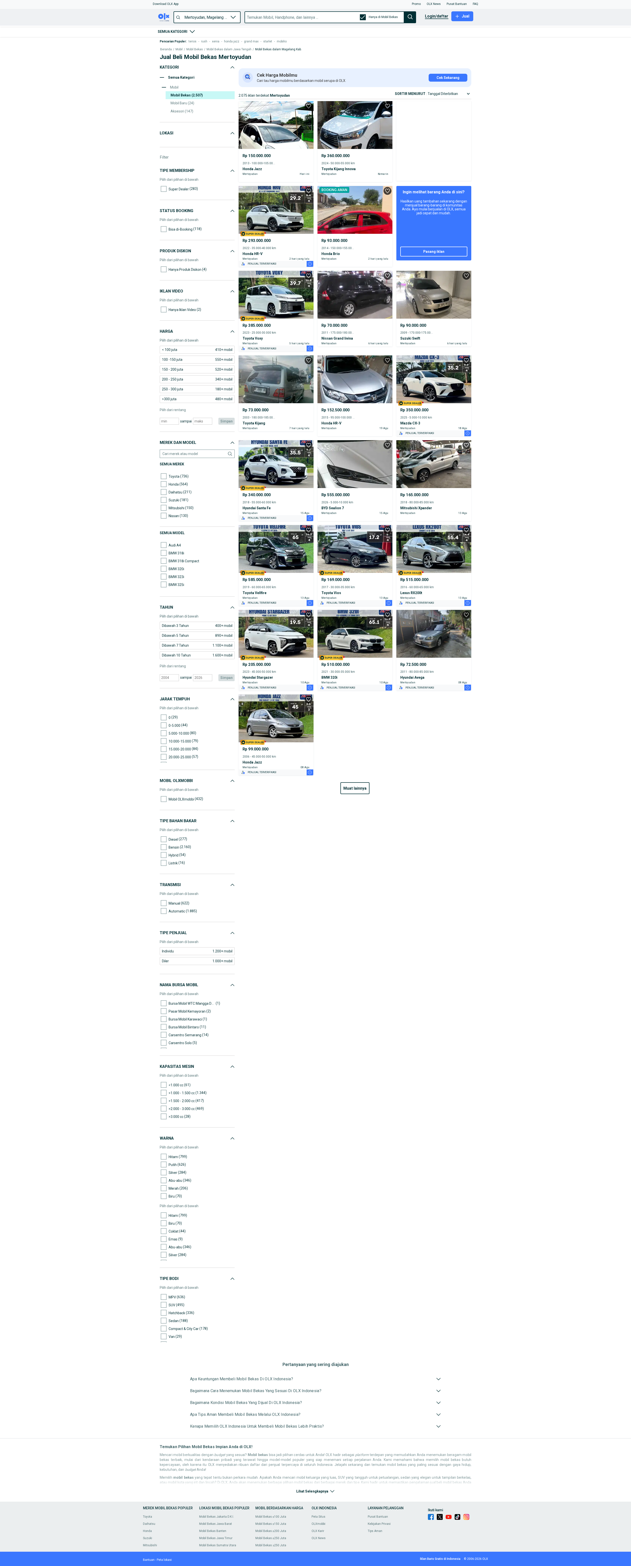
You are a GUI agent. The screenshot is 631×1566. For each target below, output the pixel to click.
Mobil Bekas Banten (212, 1531)
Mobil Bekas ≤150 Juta (270, 1524)
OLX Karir (318, 1531)
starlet (267, 41)
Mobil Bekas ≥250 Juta (270, 1545)
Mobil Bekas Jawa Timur (215, 1538)
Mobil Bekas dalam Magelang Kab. (278, 49)
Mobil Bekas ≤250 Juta (270, 1538)
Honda (147, 1531)
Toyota (147, 1516)
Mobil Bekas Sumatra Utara (217, 1545)
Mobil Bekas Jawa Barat (215, 1524)
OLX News (319, 1538)
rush (204, 41)
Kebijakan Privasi (379, 1524)
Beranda (166, 49)
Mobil (179, 49)
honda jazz (231, 41)
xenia (215, 41)
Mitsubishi (150, 1545)
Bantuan (149, 1560)
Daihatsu (149, 1524)
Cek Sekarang (448, 78)
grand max (251, 41)
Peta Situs (318, 1516)
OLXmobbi (318, 1524)
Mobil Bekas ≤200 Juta (270, 1531)
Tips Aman (375, 1531)
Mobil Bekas (194, 49)
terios (192, 41)
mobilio (282, 41)
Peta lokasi (164, 1560)
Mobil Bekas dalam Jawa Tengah (229, 49)
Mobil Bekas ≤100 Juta (270, 1516)
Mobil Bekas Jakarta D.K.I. (216, 1516)
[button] (165, 4)
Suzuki (147, 1538)
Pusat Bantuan (378, 1516)
